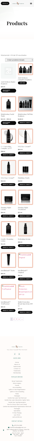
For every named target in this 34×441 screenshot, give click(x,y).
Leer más (22, 83)
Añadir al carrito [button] (25, 122)
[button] (31, 3)
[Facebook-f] (14, 354)
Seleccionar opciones (6, 90)
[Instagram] (19, 354)
